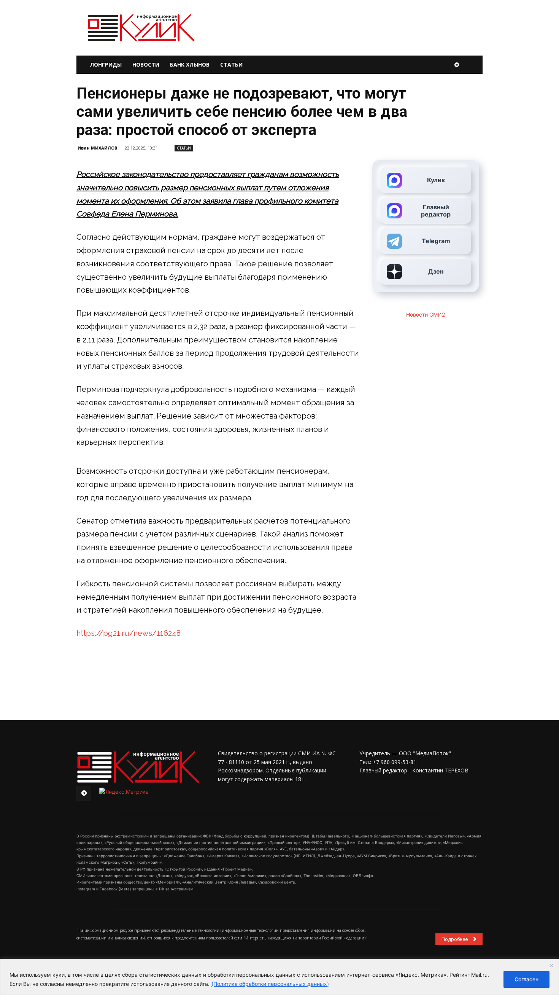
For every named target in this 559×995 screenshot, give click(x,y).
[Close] (551, 965)
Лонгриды (106, 64)
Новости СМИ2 (425, 314)
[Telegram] (456, 65)
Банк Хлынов (190, 64)
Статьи (231, 64)
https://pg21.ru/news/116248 (128, 633)
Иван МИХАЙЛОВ (97, 148)
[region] (279, 977)
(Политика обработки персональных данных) (270, 984)
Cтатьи (184, 148)
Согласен (526, 979)
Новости (145, 64)
